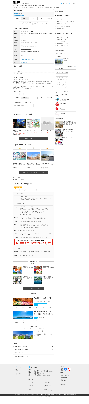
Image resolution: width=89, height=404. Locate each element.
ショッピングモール (35, 217)
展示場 (40, 212)
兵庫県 (40, 375)
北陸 (29, 374)
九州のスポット (33, 7)
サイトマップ (14, 394)
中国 (29, 376)
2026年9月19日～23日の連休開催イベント (64, 79)
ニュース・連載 (64, 3)
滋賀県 (49, 375)
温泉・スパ (16, 230)
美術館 (22, 55)
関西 (29, 375)
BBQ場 (22, 189)
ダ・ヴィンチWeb (63, 380)
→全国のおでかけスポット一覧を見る (27, 199)
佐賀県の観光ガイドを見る (19, 105)
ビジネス (16, 374)
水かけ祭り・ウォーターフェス (62, 77)
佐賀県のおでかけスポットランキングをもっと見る (33, 172)
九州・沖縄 (31, 379)
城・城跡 (28, 225)
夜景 (32, 227)
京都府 (38, 375)
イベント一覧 (31, 382)
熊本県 (29, 5)
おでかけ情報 (73, 3)
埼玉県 (44, 371)
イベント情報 (49, 18)
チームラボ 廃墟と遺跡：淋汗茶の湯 (63, 26)
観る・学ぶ (25, 255)
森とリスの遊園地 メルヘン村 (62, 45)
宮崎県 (35, 5)
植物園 (29, 209)
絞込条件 (16, 251)
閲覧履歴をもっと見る (71, 66)
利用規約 (18, 394)
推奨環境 (32, 394)
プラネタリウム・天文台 (36, 209)
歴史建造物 (33, 225)
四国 (29, 378)
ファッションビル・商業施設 (25, 218)
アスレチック (38, 237)
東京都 (35, 371)
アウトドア (16, 237)
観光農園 (45, 208)
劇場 (50, 233)
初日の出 (28, 227)
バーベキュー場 (32, 237)
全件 (21, 206)
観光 (15, 224)
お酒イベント (59, 84)
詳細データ (25, 18)
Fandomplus (18, 377)
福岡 (16, 307)
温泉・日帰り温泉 (26, 230)
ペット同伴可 (31, 251)
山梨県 (35, 372)
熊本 (37, 307)
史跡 (41, 225)
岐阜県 (38, 373)
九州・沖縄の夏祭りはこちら (41, 317)
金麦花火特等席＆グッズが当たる (40, 303)
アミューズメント (16, 207)
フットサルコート (26, 233)
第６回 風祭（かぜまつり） (62, 28)
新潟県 (40, 372)
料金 (33, 18)
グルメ (16, 370)
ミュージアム (16, 222)
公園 (26, 189)
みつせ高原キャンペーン (61, 19)
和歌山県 (45, 375)
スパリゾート (34, 230)
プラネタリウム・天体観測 (61, 87)
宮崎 (50, 307)
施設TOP (17, 18)
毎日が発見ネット (63, 384)
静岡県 (43, 373)
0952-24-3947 (23, 51)
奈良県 (43, 375)
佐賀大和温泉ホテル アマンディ (63, 37)
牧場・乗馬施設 (23, 209)
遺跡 (38, 225)
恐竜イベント (65, 84)
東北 (29, 370)
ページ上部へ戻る (43, 361)
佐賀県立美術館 (49, 7)
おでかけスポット (25, 7)
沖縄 (23, 309)
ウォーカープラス (17, 7)
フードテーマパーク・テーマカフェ (27, 211)
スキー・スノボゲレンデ (33, 212)
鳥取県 (43, 376)
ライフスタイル (18, 373)
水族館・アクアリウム (35, 208)
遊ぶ (21, 255)
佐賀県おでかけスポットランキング (65, 33)
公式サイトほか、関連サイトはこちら (28, 59)
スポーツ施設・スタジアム (36, 233)
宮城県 (35, 370)
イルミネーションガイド (48, 390)
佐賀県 (17, 5)
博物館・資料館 (30, 221)
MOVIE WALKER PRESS (64, 383)
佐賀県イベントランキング (63, 15)
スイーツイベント (69, 82)
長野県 (38, 372)
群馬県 (46, 371)
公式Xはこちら (24, 62)
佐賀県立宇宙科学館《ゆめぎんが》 (63, 43)
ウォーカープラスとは (64, 374)
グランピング (45, 237)
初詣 (24, 227)
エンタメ (16, 233)
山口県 (40, 376)
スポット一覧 (31, 385)
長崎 (30, 307)
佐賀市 (20, 5)
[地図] (32, 31)
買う (30, 255)
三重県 (40, 373)
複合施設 (34, 218)
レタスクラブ (62, 379)
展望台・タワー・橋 (46, 225)
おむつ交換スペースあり (45, 251)
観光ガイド (30, 389)
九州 (14, 5)
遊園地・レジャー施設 (27, 206)
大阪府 (35, 375)
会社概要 (64, 394)
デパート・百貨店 (26, 217)
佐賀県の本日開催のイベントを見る (33, 138)
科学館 (35, 221)
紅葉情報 (45, 389)
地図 (41, 18)
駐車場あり (25, 251)
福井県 (40, 374)
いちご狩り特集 (47, 382)
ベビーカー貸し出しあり (25, 252)
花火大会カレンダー (47, 386)
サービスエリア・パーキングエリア (34, 224)
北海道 (30, 369)
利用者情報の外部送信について (72, 394)
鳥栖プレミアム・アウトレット (62, 39)
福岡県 (23, 5)
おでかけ (16, 369)
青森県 (38, 370)
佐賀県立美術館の (33, 23)
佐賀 (23, 307)
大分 (43, 307)
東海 (29, 373)
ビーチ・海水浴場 (23, 212)
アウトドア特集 (39, 331)
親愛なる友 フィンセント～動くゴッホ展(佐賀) (65, 21)
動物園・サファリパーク (25, 208)
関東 (29, 371)
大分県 (32, 5)
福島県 (48, 370)
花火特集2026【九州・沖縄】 (42, 298)
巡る (33, 255)
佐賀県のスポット (41, 7)
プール (48, 209)
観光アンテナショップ (41, 218)
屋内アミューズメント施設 (25, 214)
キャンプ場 (17, 189)
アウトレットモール (32, 189)
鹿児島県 (39, 5)
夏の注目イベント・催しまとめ (62, 72)
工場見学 (43, 209)
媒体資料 (52, 394)
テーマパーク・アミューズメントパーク (40, 206)
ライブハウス (45, 233)
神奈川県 (38, 371)
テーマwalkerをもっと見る (33, 288)
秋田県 (43, 370)
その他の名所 (36, 227)
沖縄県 (43, 5)
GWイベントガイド (47, 385)
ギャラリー (40, 221)
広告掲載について (58, 394)
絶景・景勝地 (22, 225)
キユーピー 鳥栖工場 (61, 41)
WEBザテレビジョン (63, 381)
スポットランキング (32, 386)
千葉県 (41, 371)
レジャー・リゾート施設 (40, 211)
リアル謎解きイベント (60, 82)
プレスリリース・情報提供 (45, 394)
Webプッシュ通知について (64, 375)
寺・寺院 (46, 224)
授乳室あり (37, 251)
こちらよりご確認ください (26, 49)
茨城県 (51, 371)
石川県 (35, 374)
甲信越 (30, 372)
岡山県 (38, 376)
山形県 (45, 370)
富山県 (38, 374)
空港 (21, 227)
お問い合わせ (37, 394)
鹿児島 (16, 309)
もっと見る (73, 30)
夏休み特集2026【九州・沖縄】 (43, 311)
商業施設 (16, 217)
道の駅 (24, 224)
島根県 (45, 376)
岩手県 (40, 370)
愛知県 (35, 373)
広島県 (35, 376)
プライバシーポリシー (25, 394)
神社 (43, 224)
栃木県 (49, 371)
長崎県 (26, 5)
